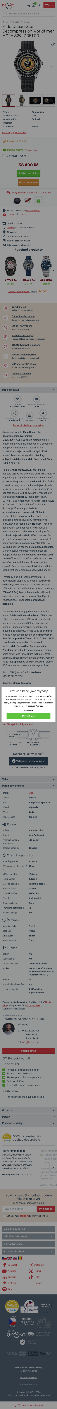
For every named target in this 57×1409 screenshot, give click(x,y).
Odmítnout (28, 711)
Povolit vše (28, 716)
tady (41, 706)
